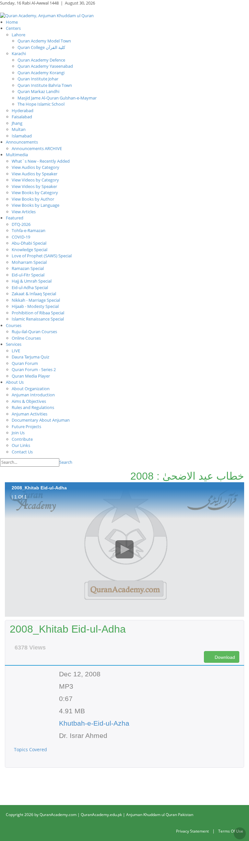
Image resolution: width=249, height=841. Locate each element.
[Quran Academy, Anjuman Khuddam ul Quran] (47, 15)
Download (224, 657)
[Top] (240, 833)
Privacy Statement (192, 831)
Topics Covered (31, 749)
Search (65, 462)
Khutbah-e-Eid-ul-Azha (94, 723)
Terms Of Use (230, 831)
